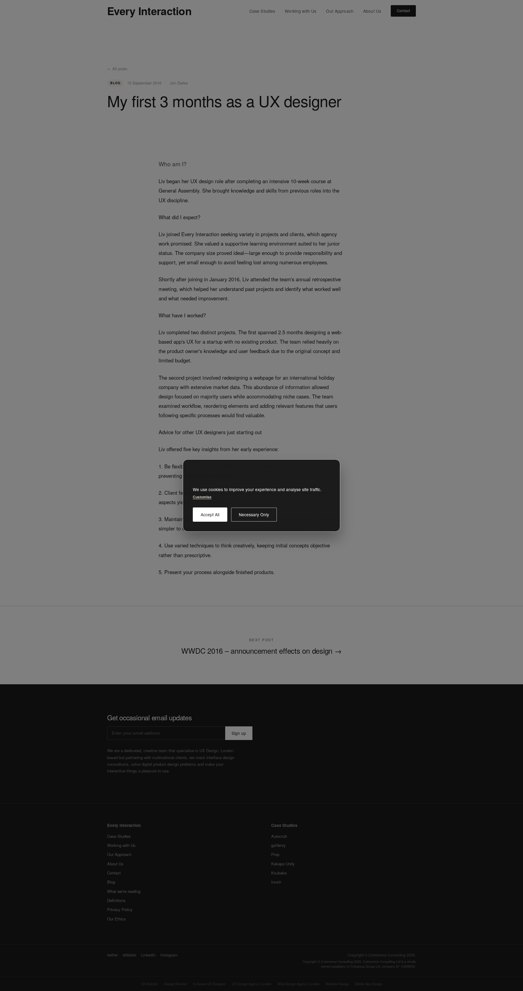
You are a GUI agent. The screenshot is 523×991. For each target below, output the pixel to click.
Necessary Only (254, 514)
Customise (202, 497)
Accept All (210, 514)
